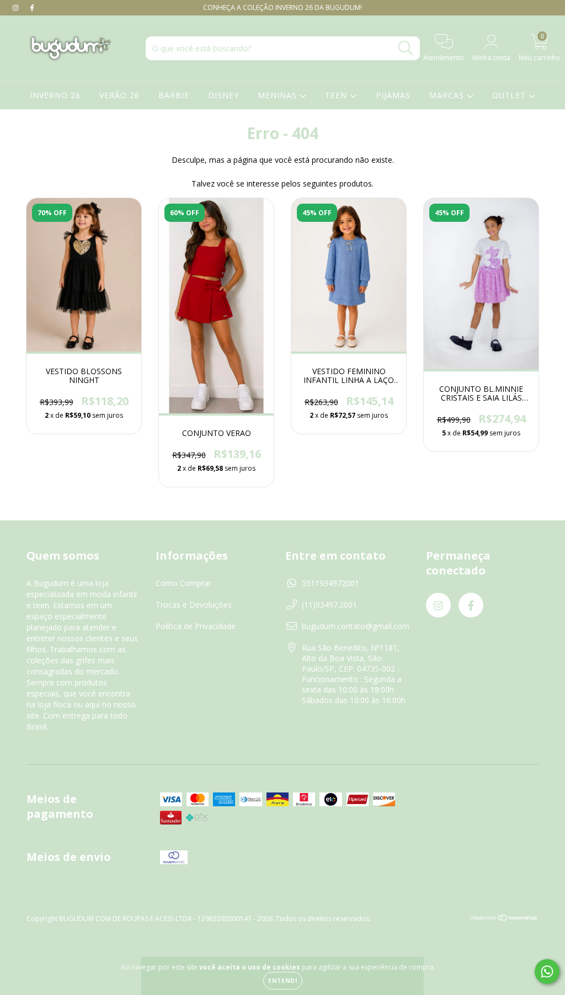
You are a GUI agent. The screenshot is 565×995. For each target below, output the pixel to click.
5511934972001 (330, 583)
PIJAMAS (393, 95)
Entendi (282, 981)
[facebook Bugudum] (32, 7)
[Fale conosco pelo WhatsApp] (547, 971)
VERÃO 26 (119, 95)
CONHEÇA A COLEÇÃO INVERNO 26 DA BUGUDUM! (282, 7)
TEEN (337, 95)
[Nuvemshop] (504, 919)
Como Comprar (183, 583)
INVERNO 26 (55, 95)
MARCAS (448, 95)
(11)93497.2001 (329, 604)
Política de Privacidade (196, 626)
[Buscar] (406, 48)
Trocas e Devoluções (194, 604)
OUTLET (510, 95)
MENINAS (279, 95)
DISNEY (223, 95)
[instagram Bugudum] (16, 7)
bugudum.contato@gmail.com (355, 626)
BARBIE (173, 95)
